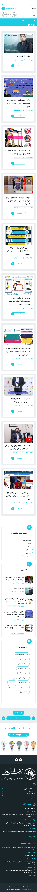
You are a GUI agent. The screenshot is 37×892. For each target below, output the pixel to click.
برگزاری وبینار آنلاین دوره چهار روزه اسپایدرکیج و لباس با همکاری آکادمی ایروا (18, 103)
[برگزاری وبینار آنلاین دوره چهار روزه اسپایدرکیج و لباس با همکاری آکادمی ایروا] (18, 87)
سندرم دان (28, 550)
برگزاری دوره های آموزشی (21, 678)
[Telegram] (16, 759)
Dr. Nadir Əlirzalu (23, 56)
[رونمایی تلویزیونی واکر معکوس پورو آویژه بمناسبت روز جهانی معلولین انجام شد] (18, 185)
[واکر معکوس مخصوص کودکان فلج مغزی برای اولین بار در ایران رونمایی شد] (18, 480)
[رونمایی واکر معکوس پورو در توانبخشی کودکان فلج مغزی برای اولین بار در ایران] (18, 285)
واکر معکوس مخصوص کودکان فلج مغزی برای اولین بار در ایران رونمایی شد (18, 496)
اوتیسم (29, 543)
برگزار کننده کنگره (23, 673)
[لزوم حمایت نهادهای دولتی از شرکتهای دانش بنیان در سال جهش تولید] (18, 433)
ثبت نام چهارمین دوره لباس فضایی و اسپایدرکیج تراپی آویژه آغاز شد (14, 627)
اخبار (11, 592)
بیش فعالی (28, 546)
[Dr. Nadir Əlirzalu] (18, 43)
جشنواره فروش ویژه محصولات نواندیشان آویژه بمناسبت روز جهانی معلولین (18, 251)
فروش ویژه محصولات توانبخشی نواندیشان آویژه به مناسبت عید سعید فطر (14, 601)
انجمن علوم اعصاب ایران (21, 654)
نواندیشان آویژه (24, 692)
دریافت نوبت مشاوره (10, 8)
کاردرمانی (13, 692)
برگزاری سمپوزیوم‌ (23, 682)
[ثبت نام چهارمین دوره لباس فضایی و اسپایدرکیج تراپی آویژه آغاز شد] (18, 137)
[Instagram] (20, 759)
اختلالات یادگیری (27, 540)
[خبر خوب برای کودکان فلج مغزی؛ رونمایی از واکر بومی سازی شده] (29, 580)
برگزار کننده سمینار (23, 664)
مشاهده (19, 66)
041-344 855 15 (31, 8)
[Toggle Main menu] (18, 14)
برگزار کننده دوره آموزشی (21, 659)
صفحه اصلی (31, 21)
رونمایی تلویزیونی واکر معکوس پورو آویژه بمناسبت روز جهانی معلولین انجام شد (18, 200)
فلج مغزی (28, 553)
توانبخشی (11, 682)
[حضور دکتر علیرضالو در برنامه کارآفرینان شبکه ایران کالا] (18, 386)
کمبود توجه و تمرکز (26, 556)
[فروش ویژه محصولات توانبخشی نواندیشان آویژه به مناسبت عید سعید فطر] (29, 602)
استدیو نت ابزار (10, 889)
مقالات (23, 21)
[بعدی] (12, 718)
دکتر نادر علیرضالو (17, 60)
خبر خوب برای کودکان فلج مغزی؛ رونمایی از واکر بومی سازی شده (14, 578)
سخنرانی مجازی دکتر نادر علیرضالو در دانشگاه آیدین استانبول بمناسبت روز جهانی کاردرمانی (18, 351)
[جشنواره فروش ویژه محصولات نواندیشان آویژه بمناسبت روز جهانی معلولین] (18, 235)
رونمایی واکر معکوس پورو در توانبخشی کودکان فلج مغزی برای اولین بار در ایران (19, 301)
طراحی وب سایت (26, 889)
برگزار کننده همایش (23, 668)
